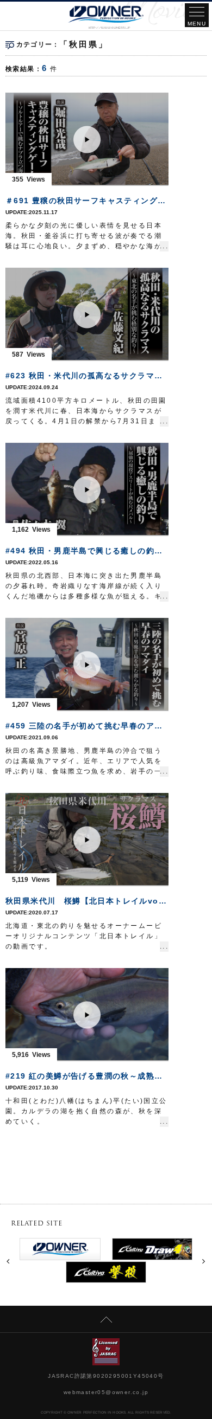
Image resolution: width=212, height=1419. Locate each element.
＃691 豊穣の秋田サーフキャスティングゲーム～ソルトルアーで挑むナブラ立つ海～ (87, 200)
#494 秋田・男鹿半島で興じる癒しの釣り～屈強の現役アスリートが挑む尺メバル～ (87, 550)
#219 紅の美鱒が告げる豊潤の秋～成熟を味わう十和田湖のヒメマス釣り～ (87, 1076)
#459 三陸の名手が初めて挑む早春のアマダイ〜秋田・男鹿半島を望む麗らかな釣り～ (87, 726)
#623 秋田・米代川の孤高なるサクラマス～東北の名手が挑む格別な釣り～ (87, 375)
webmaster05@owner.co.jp (106, 1392)
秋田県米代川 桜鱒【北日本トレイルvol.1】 (87, 901)
